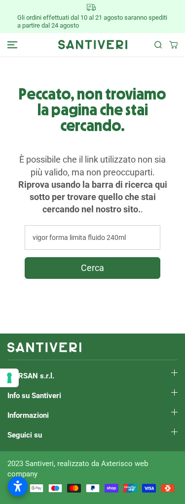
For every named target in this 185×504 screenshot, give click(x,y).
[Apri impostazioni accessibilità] (18, 486)
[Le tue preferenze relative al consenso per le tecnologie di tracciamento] (9, 378)
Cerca (92, 268)
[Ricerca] (154, 45)
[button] (10, 44)
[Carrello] (170, 45)
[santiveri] (92, 44)
